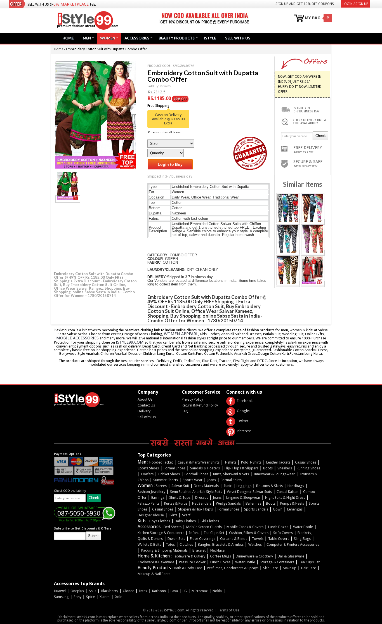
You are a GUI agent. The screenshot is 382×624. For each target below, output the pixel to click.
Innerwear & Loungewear (274, 474)
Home (68, 38)
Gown (277, 509)
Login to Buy (170, 164)
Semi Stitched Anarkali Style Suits (196, 492)
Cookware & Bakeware (156, 562)
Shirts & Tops (179, 497)
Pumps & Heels (292, 503)
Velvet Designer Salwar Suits (249, 492)
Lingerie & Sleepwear (243, 497)
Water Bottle (303, 527)
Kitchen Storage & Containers (161, 533)
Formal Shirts (231, 480)
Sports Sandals (256, 509)
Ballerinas (253, 503)
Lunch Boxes (278, 527)
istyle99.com (130, 342)
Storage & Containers (277, 562)
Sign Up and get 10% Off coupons (304, 4)
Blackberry (109, 591)
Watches (255, 544)
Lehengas (295, 509)
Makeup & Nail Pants (154, 574)
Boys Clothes (159, 521)
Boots (268, 468)
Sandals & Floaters (205, 468)
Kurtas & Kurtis (175, 503)
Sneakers (284, 468)
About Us (145, 399)
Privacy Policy (192, 399)
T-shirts (230, 462)
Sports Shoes (148, 468)
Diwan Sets (176, 538)
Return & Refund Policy (200, 405)
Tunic (227, 486)
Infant (194, 533)
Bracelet (199, 550)
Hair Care (308, 568)
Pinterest (244, 431)
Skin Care (270, 568)
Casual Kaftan (287, 492)
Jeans (211, 480)
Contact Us (146, 405)
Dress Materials (206, 486)
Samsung (61, 597)
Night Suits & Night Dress (285, 497)
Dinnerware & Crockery (254, 556)
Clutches (186, 544)
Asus (92, 591)
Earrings (157, 497)
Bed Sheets (172, 527)
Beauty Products (175, 38)
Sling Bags (302, 538)
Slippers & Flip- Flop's (195, 509)
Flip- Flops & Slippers (241, 468)
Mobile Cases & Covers (245, 527)
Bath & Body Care (188, 568)
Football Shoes (196, 474)
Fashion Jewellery (151, 492)
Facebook (245, 401)
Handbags (295, 486)
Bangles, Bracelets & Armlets (221, 544)
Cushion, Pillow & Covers (248, 533)
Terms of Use (228, 610)
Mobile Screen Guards (204, 527)
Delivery (144, 411)
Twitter (242, 421)
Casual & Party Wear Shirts (199, 462)
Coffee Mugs (220, 556)
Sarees (161, 486)
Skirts (173, 515)
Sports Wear (192, 480)
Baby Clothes (185, 521)
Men (85, 38)
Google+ (244, 411)
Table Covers (278, 538)
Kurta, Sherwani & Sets (231, 474)
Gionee (128, 591)
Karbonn (159, 591)
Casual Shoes (305, 462)
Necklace (217, 550)
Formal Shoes (174, 468)
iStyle (210, 38)
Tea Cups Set (214, 533)
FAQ (185, 411)
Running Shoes (308, 468)
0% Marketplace (71, 4)
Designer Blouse (151, 515)
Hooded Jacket (161, 462)
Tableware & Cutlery (189, 556)
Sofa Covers (283, 533)
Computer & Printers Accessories (293, 544)
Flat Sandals (201, 503)
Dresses (201, 497)
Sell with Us (147, 417)
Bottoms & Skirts (269, 486)
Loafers (147, 474)
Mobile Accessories (77, 338)
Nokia (217, 591)
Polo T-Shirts (251, 462)
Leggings (244, 486)
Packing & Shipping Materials (164, 550)
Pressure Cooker (192, 562)
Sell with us (237, 38)
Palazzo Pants (148, 503)
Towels (257, 538)
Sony (77, 597)
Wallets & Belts (149, 544)
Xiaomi (105, 597)
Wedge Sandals (228, 503)
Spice (90, 597)
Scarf (186, 515)
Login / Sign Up (355, 4)
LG (185, 591)
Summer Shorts (165, 480)
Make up (289, 568)
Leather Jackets (278, 462)
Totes (170, 544)
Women (106, 38)
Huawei (60, 591)
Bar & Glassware (291, 556)
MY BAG (312, 18)
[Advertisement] (96, 236)
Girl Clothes (210, 521)
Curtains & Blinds (233, 538)
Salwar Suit (180, 486)
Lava (174, 591)
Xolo (118, 597)
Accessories (135, 38)
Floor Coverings (202, 538)
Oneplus (77, 591)
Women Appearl (181, 333)
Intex (143, 591)
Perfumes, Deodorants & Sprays (232, 568)
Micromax (200, 591)
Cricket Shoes (169, 474)
